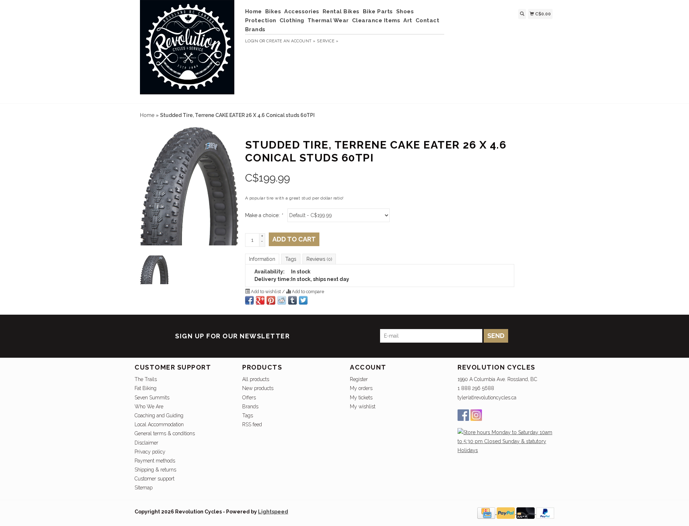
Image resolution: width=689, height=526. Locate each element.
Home (253, 11)
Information (262, 259)
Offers (249, 397)
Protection (260, 20)
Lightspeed (273, 512)
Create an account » (290, 41)
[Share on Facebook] (249, 300)
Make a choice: (263, 215)
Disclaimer (146, 443)
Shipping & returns (155, 470)
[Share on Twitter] (303, 300)
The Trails (146, 379)
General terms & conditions (165, 433)
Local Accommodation (159, 424)
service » (327, 41)
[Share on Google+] (260, 300)
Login (251, 41)
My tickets (361, 397)
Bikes (273, 11)
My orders (361, 388)
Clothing (292, 20)
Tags (290, 259)
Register (359, 379)
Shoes (405, 11)
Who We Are (149, 406)
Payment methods (155, 461)
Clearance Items (376, 20)
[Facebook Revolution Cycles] (463, 415)
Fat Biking (145, 388)
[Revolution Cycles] (187, 51)
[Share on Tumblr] (292, 300)
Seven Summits (152, 397)
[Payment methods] (487, 512)
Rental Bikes (341, 11)
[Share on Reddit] (281, 300)
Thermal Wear (328, 20)
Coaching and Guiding (159, 415)
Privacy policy (150, 452)
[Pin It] (271, 300)
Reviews (319, 259)
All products (255, 379)
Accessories (301, 11)
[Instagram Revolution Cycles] (476, 415)
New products (257, 388)
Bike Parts (378, 11)
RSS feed (252, 424)
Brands (255, 29)
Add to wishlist (266, 291)
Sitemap (144, 487)
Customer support (154, 479)
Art (407, 20)
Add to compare (307, 291)
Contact (428, 20)
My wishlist (362, 406)
